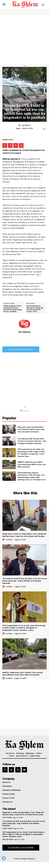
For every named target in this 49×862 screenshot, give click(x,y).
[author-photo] (3, 539)
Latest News (7, 828)
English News (7, 839)
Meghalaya (24, 101)
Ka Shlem (26, 125)
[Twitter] (10, 145)
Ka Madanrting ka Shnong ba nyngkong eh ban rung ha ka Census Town (35, 308)
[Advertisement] (24, 39)
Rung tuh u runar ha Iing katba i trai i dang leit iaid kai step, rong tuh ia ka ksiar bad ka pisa (31, 429)
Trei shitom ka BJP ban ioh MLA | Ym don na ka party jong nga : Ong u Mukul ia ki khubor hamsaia (32, 440)
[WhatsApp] (21, 145)
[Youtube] (24, 769)
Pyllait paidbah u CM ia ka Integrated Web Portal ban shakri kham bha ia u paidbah (13, 308)
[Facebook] (4, 145)
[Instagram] (11, 769)
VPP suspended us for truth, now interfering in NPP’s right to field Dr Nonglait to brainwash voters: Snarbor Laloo (31, 452)
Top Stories (7, 817)
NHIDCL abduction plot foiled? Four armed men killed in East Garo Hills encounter (32, 464)
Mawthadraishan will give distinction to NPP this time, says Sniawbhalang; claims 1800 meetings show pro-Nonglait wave (32, 476)
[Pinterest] (15, 145)
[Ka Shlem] (24, 324)
